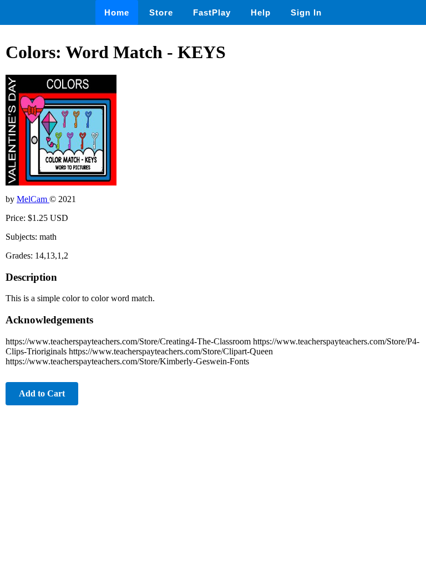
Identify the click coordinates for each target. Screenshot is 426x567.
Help (261, 12)
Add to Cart (42, 393)
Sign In (306, 12)
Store (161, 12)
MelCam (33, 199)
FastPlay (212, 12)
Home (116, 12)
